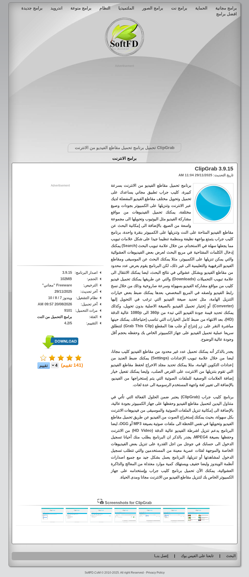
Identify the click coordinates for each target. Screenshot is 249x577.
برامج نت (179, 8)
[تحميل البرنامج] (60, 348)
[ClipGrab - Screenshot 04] (125, 521)
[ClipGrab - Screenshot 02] (174, 521)
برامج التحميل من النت (54, 317)
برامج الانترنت (124, 158)
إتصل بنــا (161, 556)
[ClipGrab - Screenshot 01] (198, 521)
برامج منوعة (81, 8)
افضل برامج (226, 13)
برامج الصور (152, 8)
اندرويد (56, 8)
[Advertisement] (124, 102)
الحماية (201, 8)
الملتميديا (126, 8)
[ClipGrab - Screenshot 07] (52, 521)
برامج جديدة (32, 8)
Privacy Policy (155, 572)
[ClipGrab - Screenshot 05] (101, 521)
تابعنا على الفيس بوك (197, 556)
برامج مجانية (226, 8)
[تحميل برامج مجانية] (124, 55)
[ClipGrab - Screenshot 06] (77, 521)
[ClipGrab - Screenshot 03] (150, 521)
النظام (104, 8)
